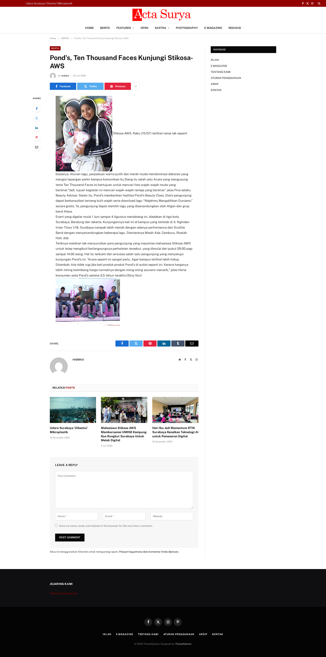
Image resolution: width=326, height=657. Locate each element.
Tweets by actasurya (63, 593)
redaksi (65, 75)
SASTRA (160, 27)
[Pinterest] (36, 137)
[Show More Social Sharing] (135, 86)
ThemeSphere (183, 643)
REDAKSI (234, 27)
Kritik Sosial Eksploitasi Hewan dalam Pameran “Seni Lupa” (62, 3)
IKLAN (215, 59)
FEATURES (123, 27)
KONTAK (216, 90)
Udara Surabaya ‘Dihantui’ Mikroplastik (69, 430)
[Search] (318, 3)
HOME (89, 27)
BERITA (105, 27)
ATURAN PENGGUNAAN (226, 77)
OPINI (144, 27)
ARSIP (214, 83)
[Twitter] (36, 118)
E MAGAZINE (213, 27)
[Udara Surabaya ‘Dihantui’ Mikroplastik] (73, 410)
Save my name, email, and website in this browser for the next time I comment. (106, 525)
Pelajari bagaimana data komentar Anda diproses (148, 551)
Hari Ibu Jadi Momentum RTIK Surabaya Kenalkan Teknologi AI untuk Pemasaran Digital (175, 432)
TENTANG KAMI (221, 71)
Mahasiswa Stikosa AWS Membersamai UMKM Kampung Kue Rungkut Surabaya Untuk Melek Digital (124, 434)
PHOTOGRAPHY (187, 27)
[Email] (36, 147)
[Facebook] (36, 108)
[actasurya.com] (163, 15)
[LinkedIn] (36, 128)
